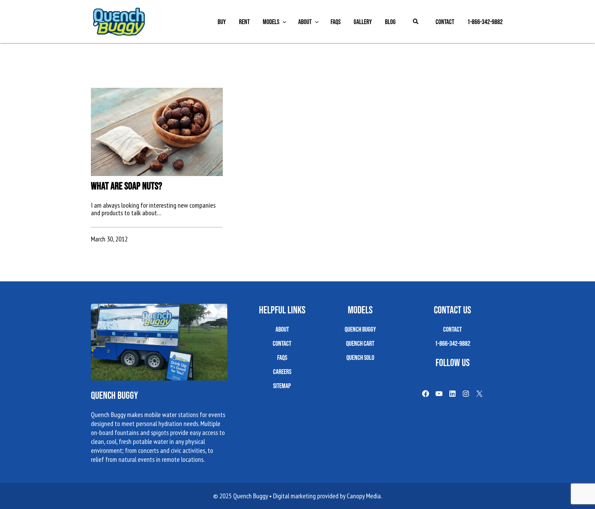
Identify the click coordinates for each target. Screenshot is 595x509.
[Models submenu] (284, 22)
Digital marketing (294, 495)
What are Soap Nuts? (126, 185)
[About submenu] (317, 22)
